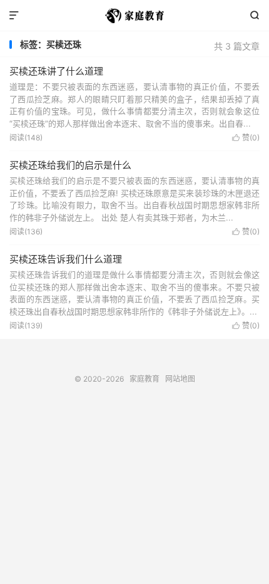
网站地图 (180, 378)
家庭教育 (134, 15)
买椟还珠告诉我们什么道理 (65, 259)
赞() (246, 137)
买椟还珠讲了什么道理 (56, 71)
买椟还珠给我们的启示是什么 (70, 165)
